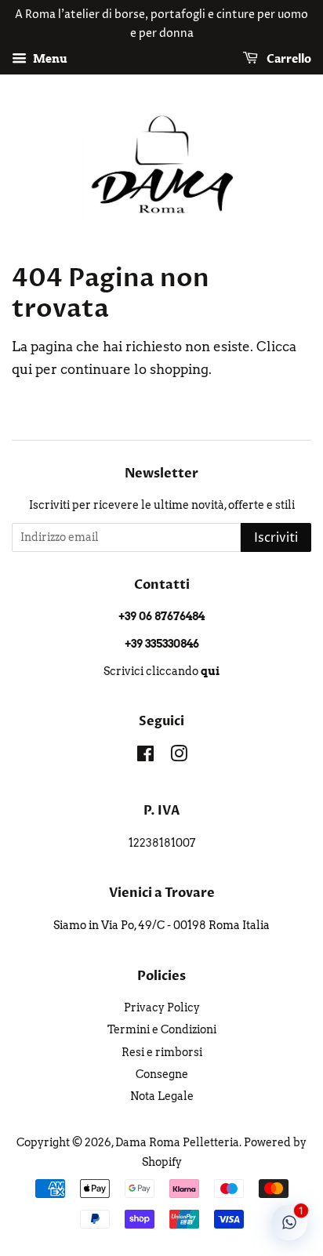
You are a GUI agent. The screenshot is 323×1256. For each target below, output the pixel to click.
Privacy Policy (162, 1007)
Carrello (287, 59)
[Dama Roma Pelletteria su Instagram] (178, 757)
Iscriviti (276, 537)
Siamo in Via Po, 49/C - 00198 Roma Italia (161, 925)
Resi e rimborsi (162, 1052)
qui (22, 369)
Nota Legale (162, 1096)
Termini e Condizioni (161, 1029)
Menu (49, 59)
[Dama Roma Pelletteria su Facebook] (145, 757)
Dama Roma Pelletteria (177, 1142)
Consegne (162, 1074)
